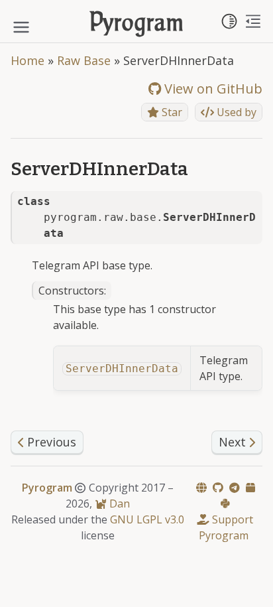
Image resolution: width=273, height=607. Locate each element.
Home (27, 60)
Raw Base (84, 60)
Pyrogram (136, 24)
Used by (235, 112)
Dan (118, 503)
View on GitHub (211, 89)
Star (170, 112)
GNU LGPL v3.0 (147, 519)
